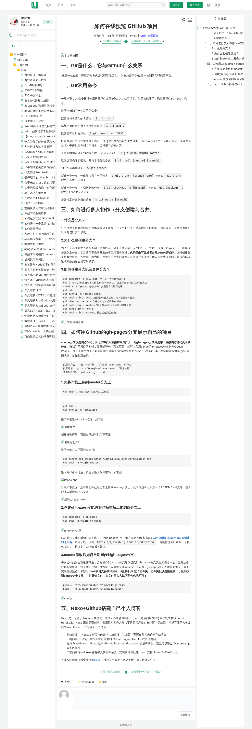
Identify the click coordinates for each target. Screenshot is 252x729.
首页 (48, 5)
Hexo (97, 659)
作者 (72, 5)
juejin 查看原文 (149, 35)
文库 (60, 5)
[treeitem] (54, 195)
